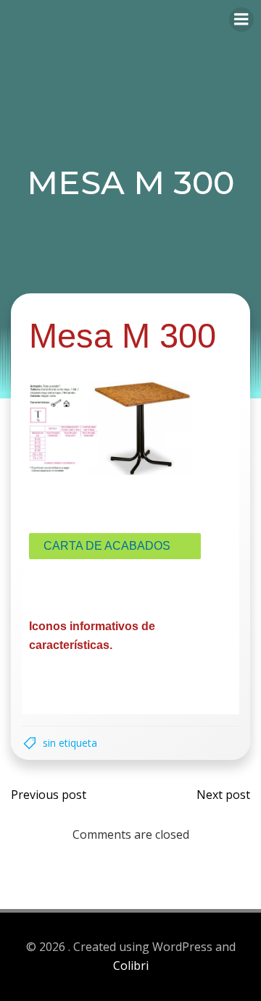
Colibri (131, 965)
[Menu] (241, 19)
